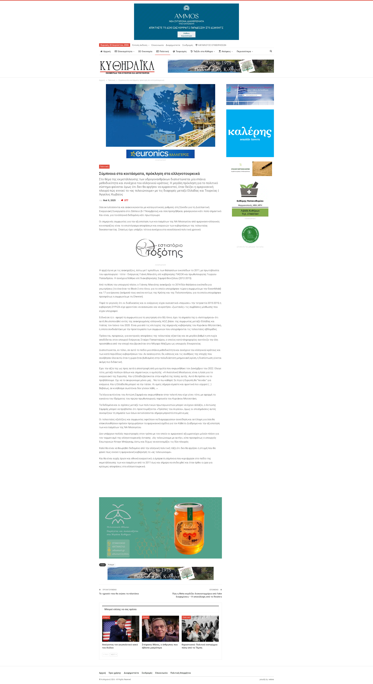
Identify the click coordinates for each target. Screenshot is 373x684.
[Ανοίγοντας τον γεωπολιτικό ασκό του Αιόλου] (120, 629)
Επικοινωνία (158, 45)
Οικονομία (147, 51)
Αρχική (107, 51)
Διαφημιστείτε (173, 45)
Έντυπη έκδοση (139, 45)
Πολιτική (164, 51)
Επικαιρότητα (125, 51)
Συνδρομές (187, 45)
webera (271, 679)
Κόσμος (106, 617)
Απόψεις (226, 51)
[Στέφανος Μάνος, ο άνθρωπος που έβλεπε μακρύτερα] (160, 629)
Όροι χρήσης (115, 673)
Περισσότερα (244, 51)
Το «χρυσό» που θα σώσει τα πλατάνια (119, 593)
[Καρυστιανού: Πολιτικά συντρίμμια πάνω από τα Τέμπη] (200, 629)
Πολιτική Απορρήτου (180, 673)
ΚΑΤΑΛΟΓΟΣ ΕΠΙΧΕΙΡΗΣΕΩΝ (212, 45)
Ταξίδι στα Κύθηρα (203, 51)
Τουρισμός (181, 51)
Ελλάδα (145, 617)
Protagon (111, 565)
